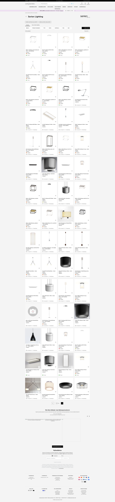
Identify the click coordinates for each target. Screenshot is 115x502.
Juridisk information (57, 491)
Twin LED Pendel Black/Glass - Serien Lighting (48, 272)
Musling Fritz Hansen (83, 491)
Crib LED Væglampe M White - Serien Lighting (48, 125)
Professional (57, 8)
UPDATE (69, 10)
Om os (57, 490)
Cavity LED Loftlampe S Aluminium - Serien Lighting (48, 370)
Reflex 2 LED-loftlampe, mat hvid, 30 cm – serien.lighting (65, 50)
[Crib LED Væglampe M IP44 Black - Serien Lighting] (33, 168)
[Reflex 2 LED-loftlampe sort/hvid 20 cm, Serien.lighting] (33, 94)
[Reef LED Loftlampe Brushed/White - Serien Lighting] (49, 389)
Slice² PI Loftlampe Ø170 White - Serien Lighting (81, 345)
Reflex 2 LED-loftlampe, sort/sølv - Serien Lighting (81, 224)
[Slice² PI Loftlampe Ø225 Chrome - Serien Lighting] (65, 315)
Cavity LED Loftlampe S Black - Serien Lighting (65, 272)
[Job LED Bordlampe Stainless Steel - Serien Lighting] (82, 94)
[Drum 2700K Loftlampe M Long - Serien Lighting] (82, 290)
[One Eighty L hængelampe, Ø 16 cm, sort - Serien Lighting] (33, 339)
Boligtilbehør (83, 493)
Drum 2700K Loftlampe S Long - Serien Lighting (82, 150)
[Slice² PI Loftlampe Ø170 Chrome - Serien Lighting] (49, 69)
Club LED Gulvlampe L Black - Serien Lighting (81, 75)
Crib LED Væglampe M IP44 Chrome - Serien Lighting (65, 174)
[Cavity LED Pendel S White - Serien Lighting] (49, 339)
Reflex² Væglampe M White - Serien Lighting (81, 125)
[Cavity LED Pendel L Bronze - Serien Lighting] (65, 242)
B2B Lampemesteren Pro (70, 493)
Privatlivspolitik (57, 493)
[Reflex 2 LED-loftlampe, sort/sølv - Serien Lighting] (82, 218)
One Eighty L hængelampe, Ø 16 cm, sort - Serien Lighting (32, 345)
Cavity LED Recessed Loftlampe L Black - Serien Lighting (66, 395)
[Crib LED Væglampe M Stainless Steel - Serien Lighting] (33, 364)
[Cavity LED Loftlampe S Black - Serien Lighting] (65, 266)
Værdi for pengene (83, 492)
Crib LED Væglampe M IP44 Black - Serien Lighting (32, 174)
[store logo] (30, 4)
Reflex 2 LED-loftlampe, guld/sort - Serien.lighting (32, 224)
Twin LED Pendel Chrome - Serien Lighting (32, 395)
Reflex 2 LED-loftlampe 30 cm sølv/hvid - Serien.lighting (49, 224)
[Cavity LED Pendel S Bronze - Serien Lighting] (82, 242)
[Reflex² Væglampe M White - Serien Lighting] (82, 119)
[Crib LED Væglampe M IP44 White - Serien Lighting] (33, 290)
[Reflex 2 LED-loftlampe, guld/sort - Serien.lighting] (33, 218)
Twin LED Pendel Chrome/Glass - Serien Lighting (33, 75)
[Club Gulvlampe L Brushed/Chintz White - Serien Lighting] (65, 290)
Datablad (28, 53)
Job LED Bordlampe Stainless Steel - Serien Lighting (81, 100)
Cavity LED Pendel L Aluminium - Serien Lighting (64, 199)
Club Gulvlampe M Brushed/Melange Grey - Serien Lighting (65, 75)
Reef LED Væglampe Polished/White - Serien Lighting (65, 224)
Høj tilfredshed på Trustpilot (33, 0)
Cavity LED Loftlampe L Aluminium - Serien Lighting (48, 174)
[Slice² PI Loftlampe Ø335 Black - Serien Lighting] (33, 119)
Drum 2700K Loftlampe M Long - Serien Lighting (81, 296)
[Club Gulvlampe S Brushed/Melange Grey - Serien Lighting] (33, 144)
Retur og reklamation (57, 478)
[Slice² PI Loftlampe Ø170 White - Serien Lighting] (82, 339)
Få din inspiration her (57, 446)
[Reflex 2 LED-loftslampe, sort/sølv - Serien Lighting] (33, 193)
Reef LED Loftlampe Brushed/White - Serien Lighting (48, 395)
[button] (39, 47)
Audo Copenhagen (83, 490)
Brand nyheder (71, 492)
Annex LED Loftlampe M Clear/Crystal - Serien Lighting (82, 174)
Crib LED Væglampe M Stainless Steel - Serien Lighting (33, 370)
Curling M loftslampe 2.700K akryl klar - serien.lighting (82, 395)
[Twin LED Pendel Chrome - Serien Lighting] (33, 389)
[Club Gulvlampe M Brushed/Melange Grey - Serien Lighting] (65, 69)
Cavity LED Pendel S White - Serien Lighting (48, 345)
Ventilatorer (50, 6)
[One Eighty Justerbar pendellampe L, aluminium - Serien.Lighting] (65, 119)
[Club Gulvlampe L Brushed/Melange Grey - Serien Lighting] (49, 315)
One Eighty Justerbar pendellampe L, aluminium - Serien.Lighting (65, 125)
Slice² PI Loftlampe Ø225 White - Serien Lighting (48, 50)
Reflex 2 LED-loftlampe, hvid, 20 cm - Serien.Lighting (65, 150)
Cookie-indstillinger (70, 491)
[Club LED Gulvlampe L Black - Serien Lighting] (82, 69)
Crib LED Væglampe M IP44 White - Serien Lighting (32, 296)
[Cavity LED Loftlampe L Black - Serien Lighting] (82, 315)
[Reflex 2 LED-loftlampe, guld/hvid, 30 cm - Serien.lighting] (49, 94)
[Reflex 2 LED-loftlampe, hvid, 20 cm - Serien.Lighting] (65, 144)
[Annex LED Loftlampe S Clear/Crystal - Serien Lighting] (65, 339)
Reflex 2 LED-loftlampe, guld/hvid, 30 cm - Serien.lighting (49, 100)
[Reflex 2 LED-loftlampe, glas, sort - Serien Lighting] (49, 144)
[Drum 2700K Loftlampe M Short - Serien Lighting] (82, 364)
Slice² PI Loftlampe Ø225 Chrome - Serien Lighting (65, 321)
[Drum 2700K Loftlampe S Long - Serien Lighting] (82, 144)
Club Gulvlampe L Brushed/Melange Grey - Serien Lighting (48, 321)
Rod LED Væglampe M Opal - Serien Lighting (65, 370)
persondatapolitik (61, 468)
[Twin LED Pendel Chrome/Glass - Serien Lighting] (33, 69)
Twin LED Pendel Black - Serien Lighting (31, 272)
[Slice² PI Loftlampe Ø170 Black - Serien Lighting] (49, 193)
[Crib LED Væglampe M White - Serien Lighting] (49, 119)
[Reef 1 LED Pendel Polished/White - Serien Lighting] (33, 315)
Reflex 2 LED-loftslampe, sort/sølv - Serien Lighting (32, 199)
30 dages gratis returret (71, 478)
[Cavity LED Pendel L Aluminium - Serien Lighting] (65, 193)
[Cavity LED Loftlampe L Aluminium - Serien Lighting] (49, 168)
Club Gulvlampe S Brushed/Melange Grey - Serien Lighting (32, 150)
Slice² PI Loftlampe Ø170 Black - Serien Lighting (49, 199)
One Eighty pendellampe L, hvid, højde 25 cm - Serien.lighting (49, 248)
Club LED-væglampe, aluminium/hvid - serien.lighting (32, 248)
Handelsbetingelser (57, 492)
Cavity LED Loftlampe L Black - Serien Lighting (81, 321)
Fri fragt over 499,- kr (70, 479)
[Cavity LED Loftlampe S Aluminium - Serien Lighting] (49, 364)
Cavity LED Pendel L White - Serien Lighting (48, 296)
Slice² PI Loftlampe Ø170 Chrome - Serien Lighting (48, 75)
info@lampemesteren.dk (31, 478)
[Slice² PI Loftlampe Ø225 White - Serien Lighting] (49, 45)
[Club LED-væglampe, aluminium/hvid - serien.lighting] (33, 242)
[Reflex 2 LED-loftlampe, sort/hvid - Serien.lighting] (65, 94)
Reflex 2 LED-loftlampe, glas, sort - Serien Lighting (48, 150)
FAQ (31, 479)
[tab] (28, 28)
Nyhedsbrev (70, 477)
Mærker (32, 12)
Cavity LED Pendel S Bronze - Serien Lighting (81, 248)
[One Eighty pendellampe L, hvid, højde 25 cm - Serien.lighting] (49, 242)
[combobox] (55, 4)
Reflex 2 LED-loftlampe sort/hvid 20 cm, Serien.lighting (32, 100)
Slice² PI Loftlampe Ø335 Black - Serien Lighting (33, 125)
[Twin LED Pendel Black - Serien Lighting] (33, 266)
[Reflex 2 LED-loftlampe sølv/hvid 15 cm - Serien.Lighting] (82, 193)
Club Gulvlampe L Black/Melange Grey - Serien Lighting (82, 272)
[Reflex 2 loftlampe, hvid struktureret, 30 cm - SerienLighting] (33, 45)
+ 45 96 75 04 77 (31, 477)
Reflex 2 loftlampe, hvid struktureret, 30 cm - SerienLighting (32, 50)
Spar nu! (61, 10)
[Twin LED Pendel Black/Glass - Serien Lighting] (49, 266)
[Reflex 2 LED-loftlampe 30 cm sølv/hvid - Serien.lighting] (49, 218)
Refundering (57, 479)
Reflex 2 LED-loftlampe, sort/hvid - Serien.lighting (65, 100)
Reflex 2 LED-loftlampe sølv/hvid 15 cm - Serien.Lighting (82, 199)
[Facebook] (28, 490)
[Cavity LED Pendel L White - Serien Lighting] (49, 290)
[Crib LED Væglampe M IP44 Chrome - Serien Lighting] (65, 168)
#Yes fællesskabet (70, 490)
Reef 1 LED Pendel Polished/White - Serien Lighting (32, 321)
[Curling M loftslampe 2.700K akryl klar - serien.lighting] (82, 389)
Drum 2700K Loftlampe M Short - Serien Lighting (81, 370)
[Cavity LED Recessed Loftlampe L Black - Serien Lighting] (65, 389)
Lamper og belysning (27, 12)
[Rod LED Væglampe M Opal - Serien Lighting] (65, 364)
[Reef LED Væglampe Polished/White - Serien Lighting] (65, 218)
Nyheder (76, 6)
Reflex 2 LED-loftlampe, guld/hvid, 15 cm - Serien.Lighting (81, 50)
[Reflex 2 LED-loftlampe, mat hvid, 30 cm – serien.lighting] (65, 45)
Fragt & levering (57, 477)
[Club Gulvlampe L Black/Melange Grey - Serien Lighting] (82, 266)
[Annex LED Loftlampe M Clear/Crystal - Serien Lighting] (82, 168)
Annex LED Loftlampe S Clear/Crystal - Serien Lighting (65, 345)
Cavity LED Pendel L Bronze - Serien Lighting (65, 248)
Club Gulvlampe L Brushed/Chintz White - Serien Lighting (65, 296)
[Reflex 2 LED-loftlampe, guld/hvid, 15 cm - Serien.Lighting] (82, 45)
